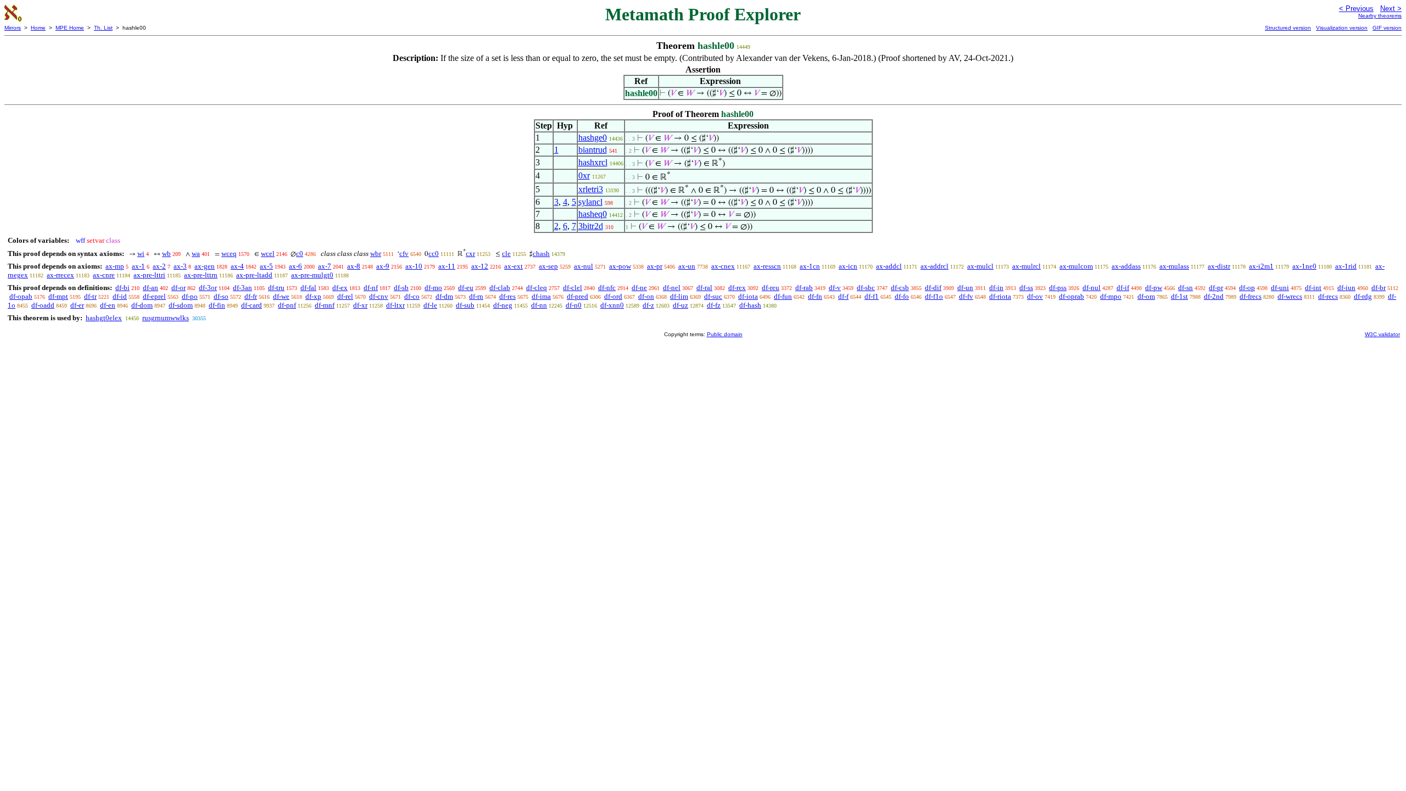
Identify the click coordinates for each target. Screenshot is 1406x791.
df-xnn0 (612, 305)
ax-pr (654, 266)
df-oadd (42, 305)
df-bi (122, 287)
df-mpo (1111, 296)
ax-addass (1126, 266)
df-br (1378, 287)
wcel (268, 253)
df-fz (714, 305)
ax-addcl (889, 266)
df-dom (142, 305)
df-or (178, 287)
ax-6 (295, 266)
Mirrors (12, 28)
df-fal (308, 287)
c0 (299, 253)
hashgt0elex (104, 318)
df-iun (1346, 287)
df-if (1123, 287)
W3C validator (1382, 334)
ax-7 (324, 266)
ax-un (686, 266)
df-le (430, 305)
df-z (648, 305)
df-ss (1026, 287)
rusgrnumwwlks (165, 318)
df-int (1313, 287)
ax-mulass (1174, 266)
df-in (996, 287)
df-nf (371, 287)
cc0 (433, 253)
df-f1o (934, 296)
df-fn (815, 296)
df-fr (250, 296)
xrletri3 (590, 189)
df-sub (465, 305)
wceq (229, 253)
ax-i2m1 (1261, 266)
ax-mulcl (980, 266)
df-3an (242, 287)
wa (196, 253)
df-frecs (1251, 296)
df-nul (1092, 287)
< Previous (1356, 8)
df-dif (933, 287)
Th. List (103, 28)
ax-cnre (104, 275)
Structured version (1288, 28)
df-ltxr (395, 305)
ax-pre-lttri (149, 275)
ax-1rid (1346, 266)
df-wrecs (1289, 296)
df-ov (1035, 296)
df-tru (276, 287)
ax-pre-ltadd (254, 275)
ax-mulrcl (1026, 266)
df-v (835, 287)
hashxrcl (592, 162)
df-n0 (574, 305)
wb (166, 253)
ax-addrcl (934, 266)
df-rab (804, 287)
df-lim (679, 296)
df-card (251, 305)
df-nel (671, 287)
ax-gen (204, 266)
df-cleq (536, 287)
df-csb (900, 287)
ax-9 (382, 266)
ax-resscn (767, 266)
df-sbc (866, 287)
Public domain (725, 334)
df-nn (539, 305)
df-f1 (871, 296)
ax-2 (159, 266)
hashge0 (592, 137)
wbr (375, 253)
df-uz (680, 305)
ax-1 (138, 266)
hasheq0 (592, 214)
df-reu (770, 287)
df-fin (217, 305)
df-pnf (287, 305)
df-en (107, 305)
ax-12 (479, 266)
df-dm (444, 296)
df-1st (1179, 296)
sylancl (590, 202)
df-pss (1058, 287)
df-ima (541, 296)
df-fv (966, 296)
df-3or (208, 287)
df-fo (902, 296)
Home (38, 28)
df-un (965, 287)
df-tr (90, 296)
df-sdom (181, 305)
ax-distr (1219, 266)
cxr (470, 253)
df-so (221, 296)
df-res (507, 296)
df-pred (577, 296)
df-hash (750, 305)
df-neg (502, 305)
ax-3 (180, 266)
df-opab (20, 296)
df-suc (713, 296)
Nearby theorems (1380, 16)
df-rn (476, 296)
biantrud (592, 149)
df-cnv (378, 296)
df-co (412, 296)
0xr (584, 175)
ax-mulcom (1076, 266)
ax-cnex (723, 266)
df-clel (572, 287)
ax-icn (848, 266)
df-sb (401, 287)
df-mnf (324, 305)
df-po (190, 296)
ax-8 (353, 266)
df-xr (360, 305)
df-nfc (607, 287)
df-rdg (1363, 296)
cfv (404, 253)
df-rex (737, 287)
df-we (281, 296)
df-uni (1280, 287)
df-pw (1153, 287)
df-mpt (58, 296)
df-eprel (154, 296)
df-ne (639, 287)
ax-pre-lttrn (200, 275)
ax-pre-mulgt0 (312, 275)
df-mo (433, 287)
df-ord (613, 296)
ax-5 (266, 266)
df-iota (748, 296)
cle (506, 253)
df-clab (499, 287)
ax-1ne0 (1304, 266)
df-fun (783, 296)
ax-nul (583, 266)
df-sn (1185, 287)
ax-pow (620, 266)
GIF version (1387, 28)
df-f (843, 296)
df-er (77, 305)
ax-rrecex (60, 275)
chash (541, 253)
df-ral (704, 287)
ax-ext (513, 266)
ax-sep (548, 266)
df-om (1146, 296)
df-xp (313, 296)
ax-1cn (810, 266)
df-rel (345, 296)
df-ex (340, 287)
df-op (1247, 287)
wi (140, 253)
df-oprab (1071, 296)
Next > (1391, 8)
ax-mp (114, 266)
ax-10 (413, 266)
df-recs (1328, 296)
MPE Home (69, 28)
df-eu (465, 287)
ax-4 (237, 266)
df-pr (1216, 287)
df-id (120, 296)
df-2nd (1214, 296)
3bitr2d (590, 226)
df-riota (1000, 296)
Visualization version (1342, 28)
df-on (646, 296)
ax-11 (446, 266)
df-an (150, 287)
